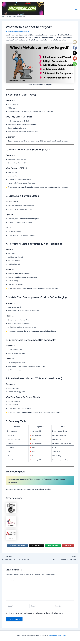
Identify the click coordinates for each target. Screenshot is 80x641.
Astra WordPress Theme (57, 635)
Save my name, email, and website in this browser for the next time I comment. (36, 613)
